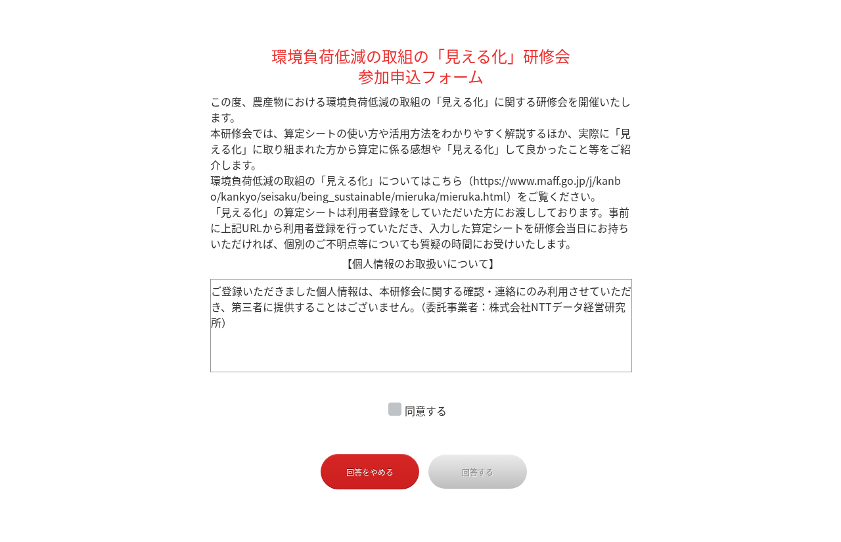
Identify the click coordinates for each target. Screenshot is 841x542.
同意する (426, 410)
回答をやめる (370, 472)
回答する (477, 472)
